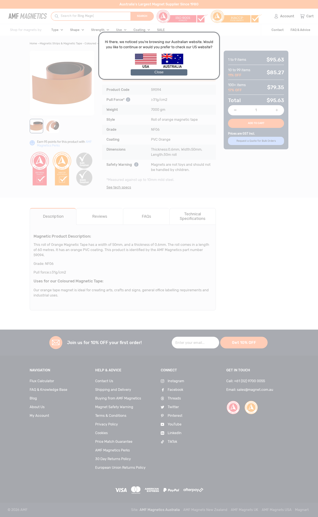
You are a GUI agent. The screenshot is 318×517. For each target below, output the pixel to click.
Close (159, 72)
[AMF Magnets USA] (148, 67)
